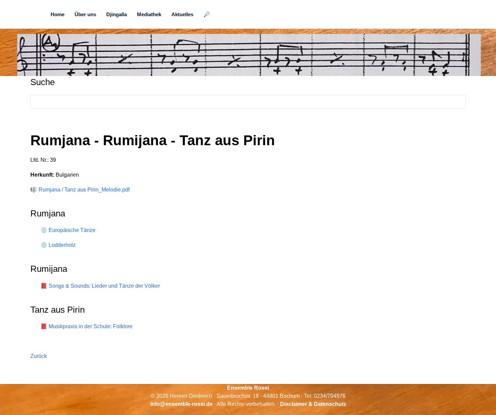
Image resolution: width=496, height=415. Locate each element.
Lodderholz (62, 245)
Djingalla (116, 14)
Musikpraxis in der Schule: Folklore (91, 326)
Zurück (38, 356)
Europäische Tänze (72, 230)
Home (57, 14)
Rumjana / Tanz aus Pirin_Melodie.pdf (84, 189)
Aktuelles (182, 14)
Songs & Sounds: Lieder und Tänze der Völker (104, 286)
